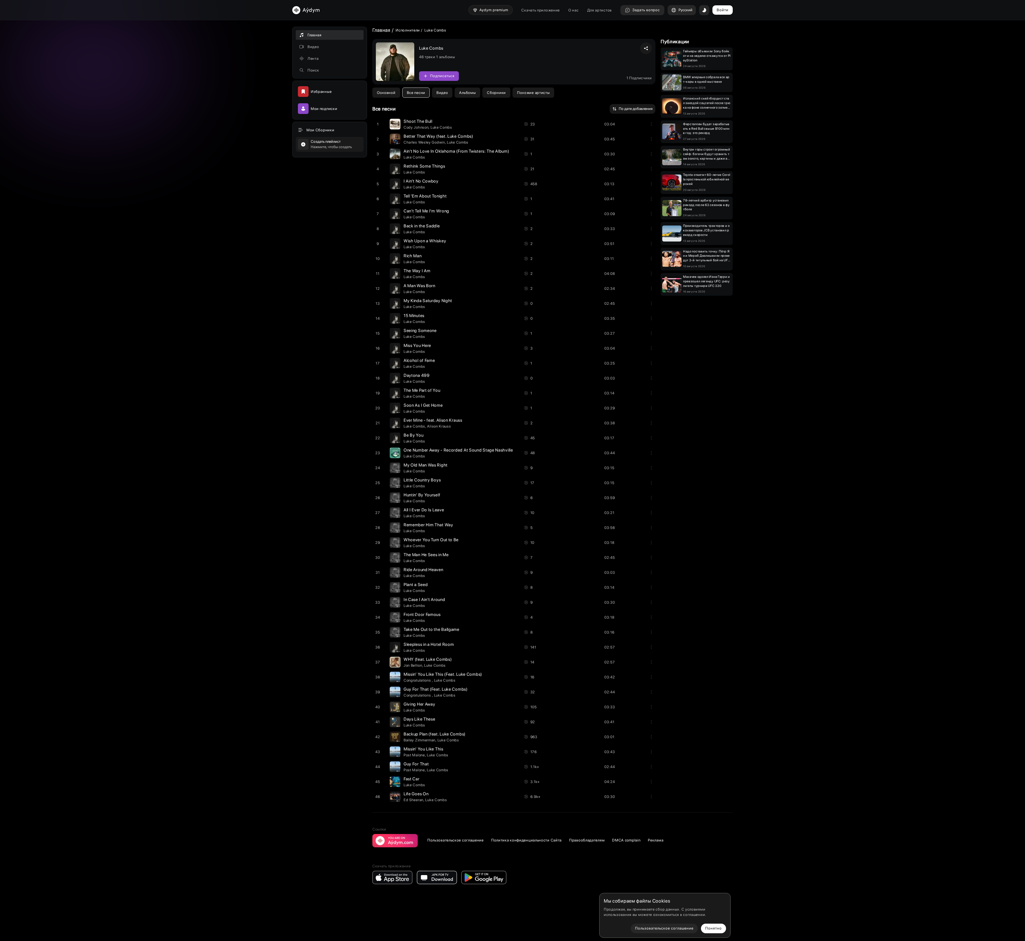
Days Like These (419, 719)
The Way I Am (417, 270)
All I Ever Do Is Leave (424, 509)
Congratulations (418, 680)
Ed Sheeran (413, 800)
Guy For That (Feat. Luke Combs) (436, 689)
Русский (685, 10)
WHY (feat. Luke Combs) (428, 659)
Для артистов (599, 10)
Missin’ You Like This (423, 749)
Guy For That (416, 763)
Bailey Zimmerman (419, 740)
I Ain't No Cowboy (421, 181)
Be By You (413, 435)
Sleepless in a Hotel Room (429, 644)
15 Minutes (414, 315)
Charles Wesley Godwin (424, 142)
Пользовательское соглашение (455, 840)
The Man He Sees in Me (426, 554)
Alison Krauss (439, 426)
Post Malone (414, 755)
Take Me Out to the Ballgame (431, 629)
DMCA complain (626, 840)
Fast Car (412, 778)
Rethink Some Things (424, 166)
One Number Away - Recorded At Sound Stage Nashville (458, 450)
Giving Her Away (419, 704)
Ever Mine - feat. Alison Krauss (433, 420)
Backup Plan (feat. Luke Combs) (435, 734)
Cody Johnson (416, 127)
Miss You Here (417, 345)
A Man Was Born (419, 285)
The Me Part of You (422, 390)
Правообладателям (587, 840)
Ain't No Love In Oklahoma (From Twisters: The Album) (456, 151)
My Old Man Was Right (426, 465)
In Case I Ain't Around (424, 599)
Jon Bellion (413, 665)
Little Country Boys (422, 480)
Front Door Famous (422, 614)
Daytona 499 (417, 375)
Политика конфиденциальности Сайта (526, 840)
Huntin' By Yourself (422, 494)
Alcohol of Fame (419, 360)
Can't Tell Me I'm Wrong (426, 210)
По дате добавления (636, 108)
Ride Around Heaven (423, 569)
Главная (381, 30)
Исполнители (408, 30)
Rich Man (413, 255)
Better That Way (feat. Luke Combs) (438, 136)
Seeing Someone (420, 330)
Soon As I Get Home (423, 405)
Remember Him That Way (428, 524)
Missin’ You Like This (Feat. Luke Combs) (443, 674)
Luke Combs (441, 127)
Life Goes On (416, 793)
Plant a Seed (416, 584)
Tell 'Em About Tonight (425, 196)
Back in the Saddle (422, 225)
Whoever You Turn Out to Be (431, 539)
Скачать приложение (540, 10)
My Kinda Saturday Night (428, 300)
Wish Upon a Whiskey (425, 240)
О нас (573, 10)
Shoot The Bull (418, 121)
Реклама (655, 840)
